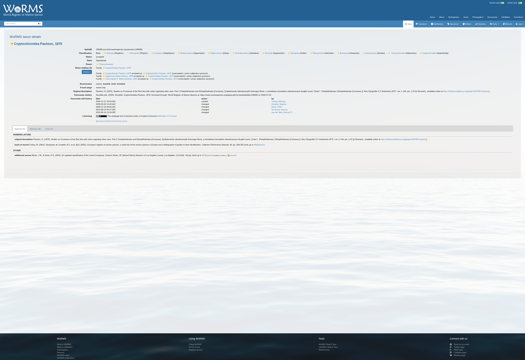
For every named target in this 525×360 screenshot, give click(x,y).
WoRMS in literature (65, 358)
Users (465, 17)
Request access (196, 350)
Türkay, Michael (278, 101)
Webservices (324, 350)
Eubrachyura (371, 53)
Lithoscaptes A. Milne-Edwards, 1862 (121, 79)
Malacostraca (216, 53)
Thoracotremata (398, 53)
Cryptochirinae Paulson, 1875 (118, 73)
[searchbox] (19, 24)
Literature (422, 24)
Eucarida (269, 53)
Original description (82, 91)
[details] (485, 91)
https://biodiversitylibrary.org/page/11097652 (462, 91)
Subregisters (453, 17)
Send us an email (461, 344)
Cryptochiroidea (429, 53)
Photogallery (477, 17)
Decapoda (295, 53)
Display (86, 72)
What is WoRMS (64, 344)
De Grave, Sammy (280, 109)
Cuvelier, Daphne (279, 104)
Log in (520, 24)
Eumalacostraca (242, 53)
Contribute (518, 17)
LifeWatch (505, 17)
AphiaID (88, 49)
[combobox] (20, 24)
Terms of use (194, 347)
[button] (12, 43)
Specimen (454, 24)
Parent (89, 64)
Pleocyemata (318, 53)
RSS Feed (458, 350)
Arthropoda (134, 53)
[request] (233, 155)
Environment (86, 84)
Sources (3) (20, 129)
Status (89, 57)
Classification (85, 53)
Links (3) (49, 129)
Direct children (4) (83, 68)
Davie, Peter (277, 107)
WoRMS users (63, 355)
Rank (89, 60)
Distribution (438, 24)
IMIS (256, 145)
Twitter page (459, 347)
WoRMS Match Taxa (327, 344)
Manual (508, 24)
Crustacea (158, 53)
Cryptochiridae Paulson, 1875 (118, 68)
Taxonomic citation (83, 95)
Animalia (110, 53)
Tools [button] (495, 24)
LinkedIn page (460, 352)
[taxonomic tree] (102, 121)
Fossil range (86, 87)
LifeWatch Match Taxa (328, 347)
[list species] (113, 121)
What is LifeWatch (64, 347)
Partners (60, 352)
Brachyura (344, 53)
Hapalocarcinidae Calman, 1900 (119, 76)
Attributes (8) (35, 129)
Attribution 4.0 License (167, 116)
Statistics (482, 24)
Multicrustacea (186, 53)
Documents (492, 17)
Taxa (409, 24)
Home (432, 17)
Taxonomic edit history (81, 99)
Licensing (87, 116)
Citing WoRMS (195, 344)
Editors (468, 24)
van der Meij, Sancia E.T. (282, 112)
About (441, 17)
